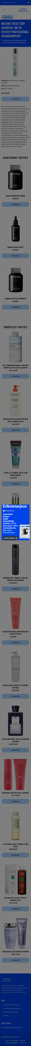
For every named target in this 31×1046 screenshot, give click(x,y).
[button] (10, 538)
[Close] (3, 506)
